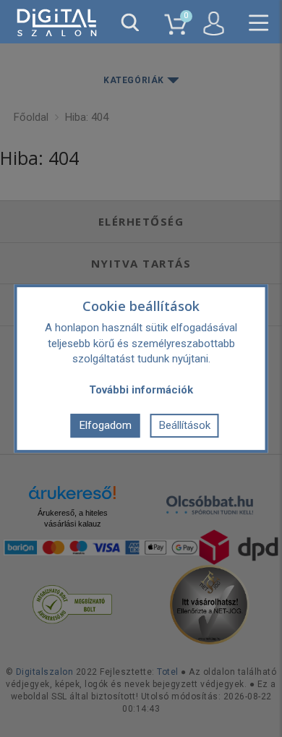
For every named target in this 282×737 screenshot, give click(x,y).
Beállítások (184, 425)
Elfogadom (106, 425)
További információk (141, 389)
